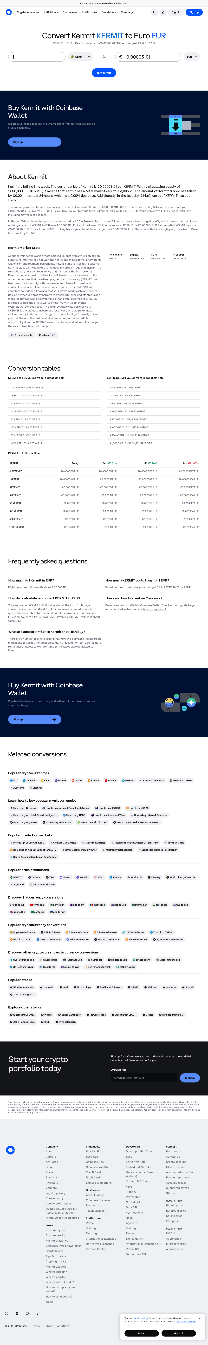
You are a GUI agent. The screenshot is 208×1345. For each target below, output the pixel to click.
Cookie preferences (59, 1203)
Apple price (173, 1238)
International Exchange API (143, 1243)
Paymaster (133, 1197)
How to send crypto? (59, 1296)
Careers (51, 1156)
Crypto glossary (56, 1261)
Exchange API (134, 1238)
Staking (91, 1228)
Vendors (51, 1188)
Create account (176, 1161)
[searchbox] (192, 57)
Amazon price (175, 1249)
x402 (129, 1186)
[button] (51, 12)
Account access (176, 1182)
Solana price (174, 1215)
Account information (179, 1172)
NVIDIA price (174, 1233)
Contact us (173, 1156)
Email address (118, 1069)
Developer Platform (139, 1151)
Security (51, 1177)
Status (170, 1193)
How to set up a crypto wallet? (60, 1289)
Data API (131, 1207)
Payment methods (178, 1177)
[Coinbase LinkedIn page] (17, 1313)
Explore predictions (99, 1182)
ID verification (175, 1167)
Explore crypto (55, 1230)
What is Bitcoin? (56, 1271)
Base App (92, 1156)
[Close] (200, 1318)
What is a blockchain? (60, 1282)
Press (49, 1172)
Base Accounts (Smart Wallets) (140, 1174)
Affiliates (52, 1161)
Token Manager (96, 1210)
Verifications (134, 1212)
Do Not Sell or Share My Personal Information (61, 1210)
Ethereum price (176, 1210)
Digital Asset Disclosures (62, 1217)
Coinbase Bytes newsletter (63, 1245)
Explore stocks (55, 1235)
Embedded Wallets (138, 1167)
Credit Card (93, 1172)
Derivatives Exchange (100, 1243)
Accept (178, 1333)
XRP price (172, 1221)
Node (129, 1217)
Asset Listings (95, 1195)
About (50, 1151)
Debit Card (93, 1177)
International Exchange (101, 1238)
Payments (92, 1205)
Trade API (132, 1191)
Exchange (92, 1233)
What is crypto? (56, 1277)
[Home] (8, 12)
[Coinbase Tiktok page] (37, 1313)
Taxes (49, 1301)
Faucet (130, 1233)
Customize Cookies (186, 1321)
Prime (90, 1223)
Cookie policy (54, 1198)
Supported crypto (177, 1188)
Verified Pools (95, 1249)
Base (129, 1156)
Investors (52, 1182)
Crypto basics (55, 1251)
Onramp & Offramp (138, 1181)
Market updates (56, 1266)
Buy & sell (92, 1151)
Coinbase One (95, 1161)
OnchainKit (133, 1202)
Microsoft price (176, 1243)
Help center (174, 1151)
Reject (142, 1333)
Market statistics (57, 1240)
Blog (49, 1167)
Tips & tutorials (56, 1256)
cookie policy (140, 1318)
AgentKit (131, 1223)
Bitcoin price (174, 1205)
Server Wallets (136, 1161)
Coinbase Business (98, 1200)
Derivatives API (136, 1254)
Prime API (132, 1249)
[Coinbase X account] (6, 1313)
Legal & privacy (56, 1193)
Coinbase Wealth (97, 1167)
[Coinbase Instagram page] (27, 1313)
